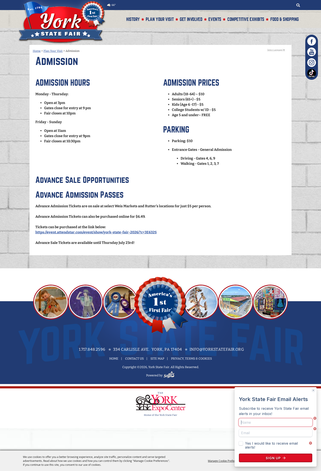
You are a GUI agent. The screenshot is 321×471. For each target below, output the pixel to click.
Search (298, 5)
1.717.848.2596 (92, 349)
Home (37, 51)
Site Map (157, 358)
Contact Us (134, 358)
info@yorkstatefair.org (217, 349)
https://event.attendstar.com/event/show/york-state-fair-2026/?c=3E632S (96, 232)
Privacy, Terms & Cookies (191, 358)
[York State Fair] (64, 22)
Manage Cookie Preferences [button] (225, 460)
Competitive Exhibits (245, 19)
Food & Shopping (284, 19)
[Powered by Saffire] (169, 375)
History (133, 19)
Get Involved (191, 19)
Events (214, 19)
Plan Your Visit (160, 19)
